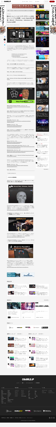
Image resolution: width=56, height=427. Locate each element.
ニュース (12, 10)
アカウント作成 (25, 1)
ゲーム (29, 390)
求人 (52, 1)
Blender (2, 391)
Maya (2, 390)
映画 (28, 391)
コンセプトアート (17, 390)
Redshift (2, 399)
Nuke (8, 398)
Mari (8, 397)
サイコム (43, 391)
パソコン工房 (49, 390)
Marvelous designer (3, 398)
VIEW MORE (46, 169)
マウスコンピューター (44, 390)
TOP (8, 10)
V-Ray (2, 400)
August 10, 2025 (24, 57)
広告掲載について (12, 417)
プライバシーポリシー (30, 417)
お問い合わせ (17, 417)
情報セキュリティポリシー (22, 417)
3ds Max (9, 390)
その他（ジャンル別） (31, 398)
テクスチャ (22, 391)
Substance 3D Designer (10, 399)
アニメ (35, 390)
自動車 (29, 397)
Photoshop (9, 392)
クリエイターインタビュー (51, 392)
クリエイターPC (44, 392)
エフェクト (22, 392)
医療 (35, 397)
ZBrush (2, 392)
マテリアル (16, 392)
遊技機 (35, 391)
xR (28, 392)
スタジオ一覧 (46, 1)
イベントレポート (50, 391)
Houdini (9, 391)
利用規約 (8, 417)
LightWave (2, 397)
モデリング (22, 390)
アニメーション (17, 391)
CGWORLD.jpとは (3, 417)
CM (35, 392)
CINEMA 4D (9, 400)
